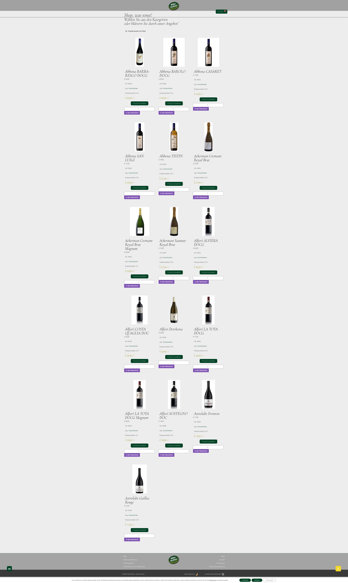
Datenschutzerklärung (217, 567)
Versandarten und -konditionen (134, 567)
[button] (126, 12)
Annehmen (245, 580)
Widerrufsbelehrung (130, 560)
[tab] (174, 31)
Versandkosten (133, 88)
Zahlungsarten (128, 563)
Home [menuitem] (146, 12)
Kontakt (222, 560)
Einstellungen (213, 580)
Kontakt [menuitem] (198, 12)
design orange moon (190, 574)
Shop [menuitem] (155, 12)
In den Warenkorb (132, 113)
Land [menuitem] (163, 12)
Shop (223, 556)
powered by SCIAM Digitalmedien (213, 574)
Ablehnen (257, 580)
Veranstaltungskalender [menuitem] (181, 12)
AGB (124, 556)
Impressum (221, 563)
